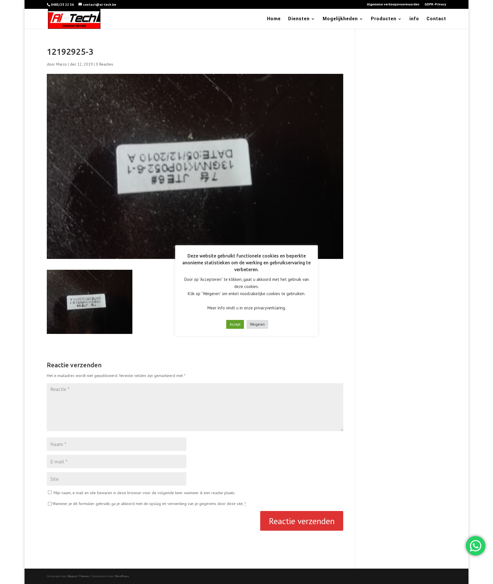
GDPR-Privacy (435, 4)
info (414, 19)
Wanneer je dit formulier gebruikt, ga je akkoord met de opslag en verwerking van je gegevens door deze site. (149, 503)
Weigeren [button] (257, 324)
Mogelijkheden (340, 19)
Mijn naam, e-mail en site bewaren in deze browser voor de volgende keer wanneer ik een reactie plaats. (144, 492)
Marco (61, 64)
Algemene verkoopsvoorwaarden (393, 4)
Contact (436, 19)
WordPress (122, 576)
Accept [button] (235, 324)
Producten (383, 19)
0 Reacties (104, 64)
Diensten (299, 19)
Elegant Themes (78, 576)
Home (274, 19)
